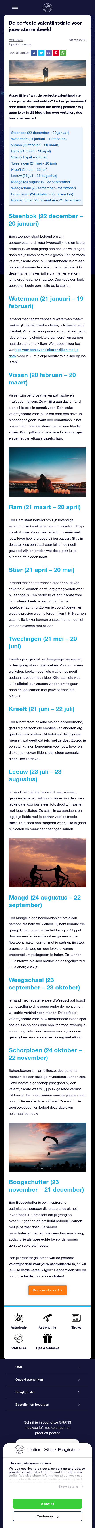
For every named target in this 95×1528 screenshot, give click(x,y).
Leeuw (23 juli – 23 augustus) (34, 176)
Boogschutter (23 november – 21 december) (46, 200)
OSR (18, 1367)
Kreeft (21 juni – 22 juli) (29, 169)
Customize (45, 1516)
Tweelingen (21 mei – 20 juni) (34, 163)
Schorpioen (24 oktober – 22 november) (42, 194)
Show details (68, 1486)
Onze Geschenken (29, 1379)
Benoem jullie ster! (46, 1290)
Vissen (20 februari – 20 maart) (35, 145)
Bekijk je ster (25, 1392)
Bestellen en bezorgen (32, 1404)
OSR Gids (16, 40)
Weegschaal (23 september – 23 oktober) (43, 188)
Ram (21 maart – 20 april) (31, 151)
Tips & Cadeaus (20, 44)
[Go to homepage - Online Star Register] (47, 7)
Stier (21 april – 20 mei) (29, 157)
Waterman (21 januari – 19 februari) (38, 139)
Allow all (47, 1504)
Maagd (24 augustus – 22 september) (40, 182)
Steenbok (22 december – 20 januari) (40, 133)
